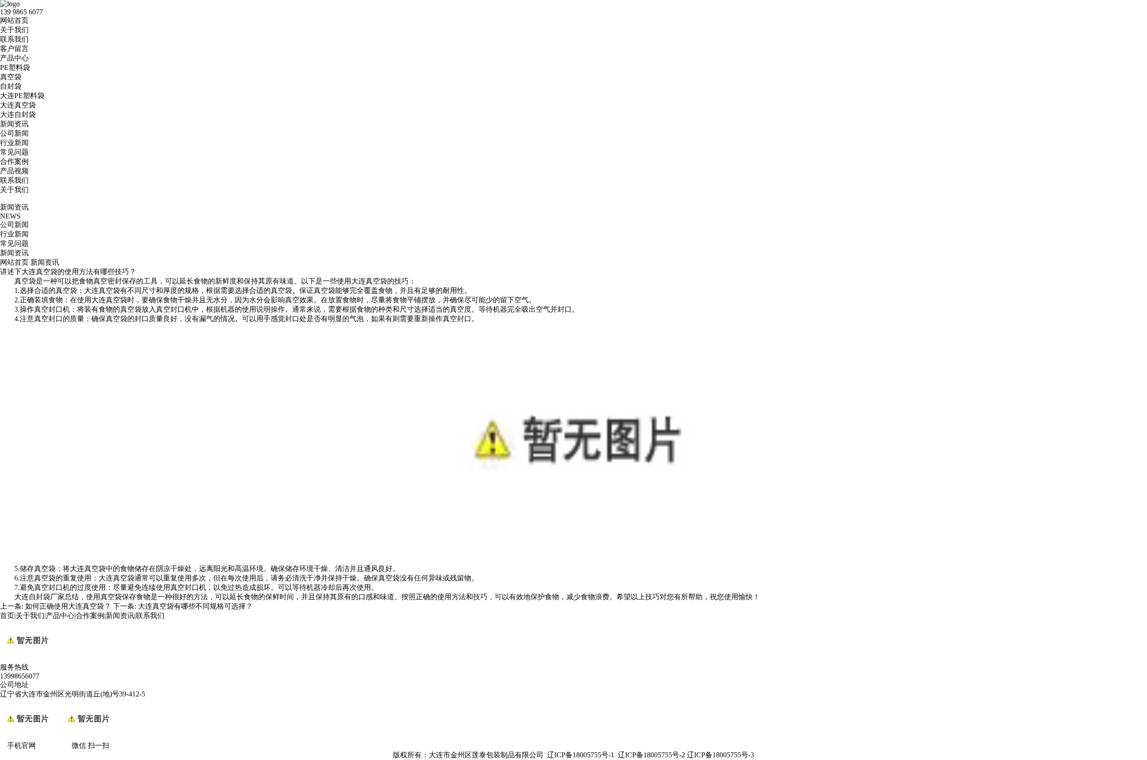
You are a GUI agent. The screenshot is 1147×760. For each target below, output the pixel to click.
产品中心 (14, 58)
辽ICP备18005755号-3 (720, 755)
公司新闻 (14, 133)
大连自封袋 (18, 114)
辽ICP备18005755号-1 (580, 755)
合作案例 (14, 161)
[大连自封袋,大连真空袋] (573, 560)
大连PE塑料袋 (22, 95)
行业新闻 (14, 142)
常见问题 (14, 152)
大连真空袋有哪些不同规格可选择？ (195, 606)
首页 (7, 615)
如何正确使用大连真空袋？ (68, 606)
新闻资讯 (14, 124)
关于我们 (14, 30)
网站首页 (14, 20)
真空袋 (11, 77)
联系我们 (14, 39)
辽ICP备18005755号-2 (651, 755)
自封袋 (11, 86)
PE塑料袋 (15, 67)
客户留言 (14, 48)
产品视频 (14, 171)
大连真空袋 (18, 105)
